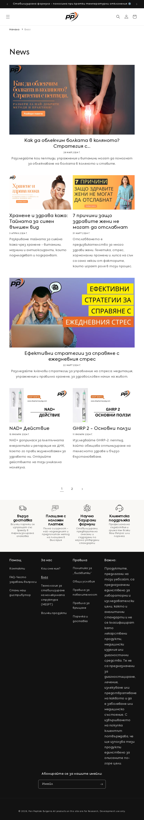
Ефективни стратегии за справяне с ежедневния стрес (72, 356)
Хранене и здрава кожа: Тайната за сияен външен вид (38, 222)
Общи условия (84, 581)
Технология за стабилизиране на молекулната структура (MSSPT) (53, 595)
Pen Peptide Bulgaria (40, 811)
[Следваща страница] (82, 489)
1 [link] (62, 489)
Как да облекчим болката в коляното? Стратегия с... (72, 143)
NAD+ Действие (29, 428)
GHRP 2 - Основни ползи (102, 428)
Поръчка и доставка (80, 619)
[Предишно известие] (7, 4)
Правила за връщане (81, 605)
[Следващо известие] (137, 4)
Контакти (17, 568)
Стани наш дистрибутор (20, 593)
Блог (28, 29)
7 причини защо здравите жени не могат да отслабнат (100, 222)
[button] (8, 17)
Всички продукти (54, 613)
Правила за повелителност (85, 592)
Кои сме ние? (50, 568)
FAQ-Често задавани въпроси (23, 579)
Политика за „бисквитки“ (82, 570)
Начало (14, 29)
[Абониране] (101, 784)
